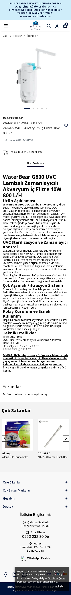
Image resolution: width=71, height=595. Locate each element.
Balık (5, 35)
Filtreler (17, 35)
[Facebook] (5, 574)
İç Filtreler (32, 35)
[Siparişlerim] (57, 25)
